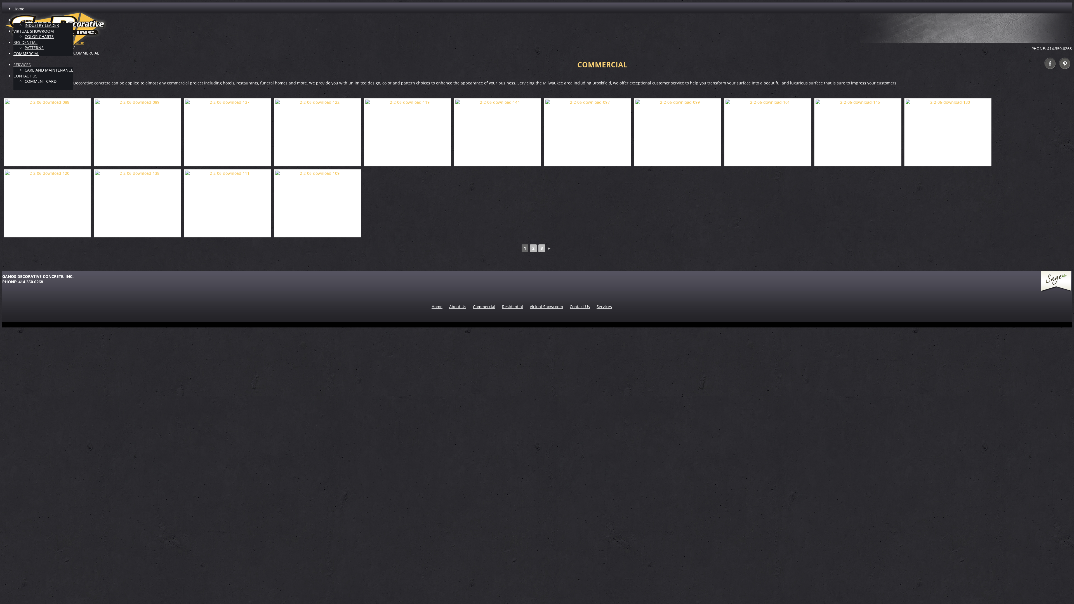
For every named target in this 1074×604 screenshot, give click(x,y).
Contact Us (580, 306)
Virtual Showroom (546, 306)
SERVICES (22, 64)
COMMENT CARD (40, 81)
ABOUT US (23, 20)
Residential (512, 306)
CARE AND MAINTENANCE (49, 70)
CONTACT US (25, 76)
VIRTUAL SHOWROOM (33, 31)
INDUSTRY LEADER (42, 25)
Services (604, 306)
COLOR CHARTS (39, 36)
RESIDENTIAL (25, 42)
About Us (457, 306)
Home (18, 8)
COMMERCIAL (26, 53)
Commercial (484, 306)
